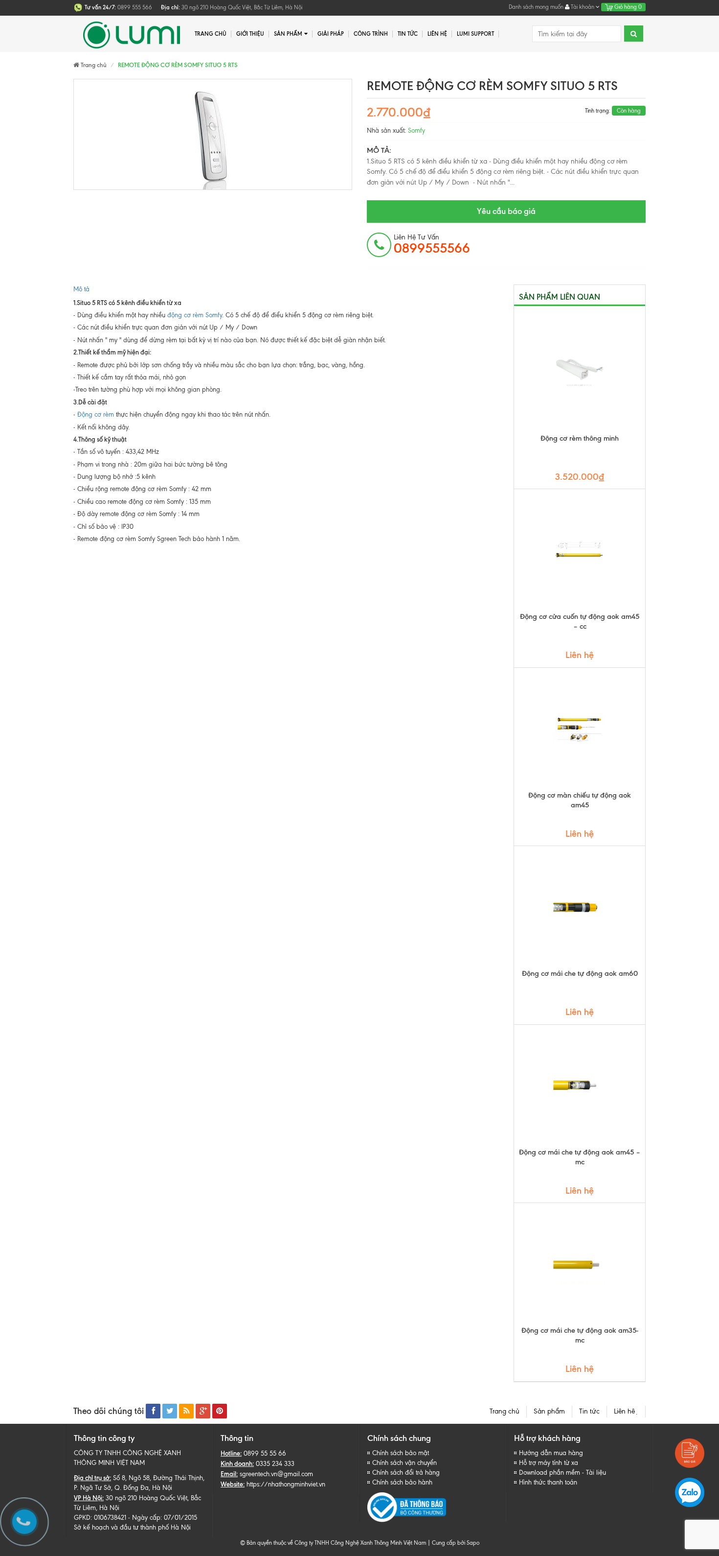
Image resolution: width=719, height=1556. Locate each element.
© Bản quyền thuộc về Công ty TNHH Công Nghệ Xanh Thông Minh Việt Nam (333, 1542)
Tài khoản (582, 6)
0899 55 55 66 (265, 1453)
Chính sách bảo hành (402, 1482)
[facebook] (153, 1411)
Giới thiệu (250, 33)
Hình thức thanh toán (548, 1482)
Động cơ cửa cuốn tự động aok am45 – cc (579, 621)
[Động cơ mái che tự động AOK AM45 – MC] (579, 1086)
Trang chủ (504, 1411)
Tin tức (408, 33)
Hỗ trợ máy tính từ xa (548, 1462)
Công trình (371, 33)
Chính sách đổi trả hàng (406, 1472)
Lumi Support (475, 33)
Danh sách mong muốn (536, 6)
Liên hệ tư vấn (432, 244)
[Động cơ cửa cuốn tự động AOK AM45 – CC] (579, 550)
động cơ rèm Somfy (194, 315)
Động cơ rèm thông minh (579, 438)
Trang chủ (210, 33)
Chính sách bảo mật (400, 1453)
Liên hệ (626, 1411)
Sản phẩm (288, 33)
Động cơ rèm (95, 414)
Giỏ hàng (627, 6)
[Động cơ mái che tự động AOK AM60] (579, 907)
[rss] (186, 1411)
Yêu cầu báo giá (506, 211)
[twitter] (169, 1411)
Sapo (473, 1542)
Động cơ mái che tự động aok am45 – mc (579, 1157)
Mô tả (81, 289)
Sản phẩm (549, 1411)
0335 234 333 (275, 1463)
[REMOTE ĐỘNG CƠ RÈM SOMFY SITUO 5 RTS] (213, 134)
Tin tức (589, 1411)
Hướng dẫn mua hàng (551, 1453)
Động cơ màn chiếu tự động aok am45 (579, 800)
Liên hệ (437, 33)
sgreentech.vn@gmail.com (276, 1474)
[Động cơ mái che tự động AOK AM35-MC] (579, 1264)
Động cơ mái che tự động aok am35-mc (579, 1335)
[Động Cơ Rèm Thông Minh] (579, 372)
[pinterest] (219, 1411)
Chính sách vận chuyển (404, 1462)
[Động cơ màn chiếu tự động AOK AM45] (579, 729)
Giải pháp (330, 33)
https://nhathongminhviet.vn (286, 1484)
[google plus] (203, 1411)
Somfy (416, 130)
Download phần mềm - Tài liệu (562, 1472)
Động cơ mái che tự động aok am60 (580, 973)
